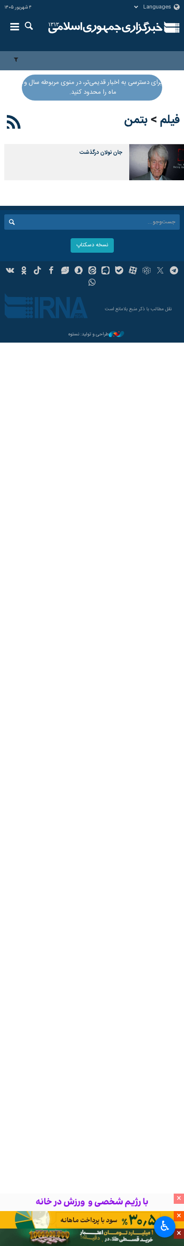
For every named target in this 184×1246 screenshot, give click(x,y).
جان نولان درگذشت (101, 152)
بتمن (136, 120)
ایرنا (105, 27)
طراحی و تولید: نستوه (88, 334)
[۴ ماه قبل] (156, 162)
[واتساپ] (92, 283)
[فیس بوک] (51, 271)
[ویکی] (10, 271)
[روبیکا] (146, 271)
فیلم (170, 120)
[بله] (119, 271)
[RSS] (14, 123)
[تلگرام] (174, 271)
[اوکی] (24, 271)
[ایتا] (92, 271)
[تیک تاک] (37, 271)
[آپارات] (133, 271)
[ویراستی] (65, 271)
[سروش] (78, 271)
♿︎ (165, 1226)
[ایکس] (160, 271)
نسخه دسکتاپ (92, 245)
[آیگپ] (105, 271)
